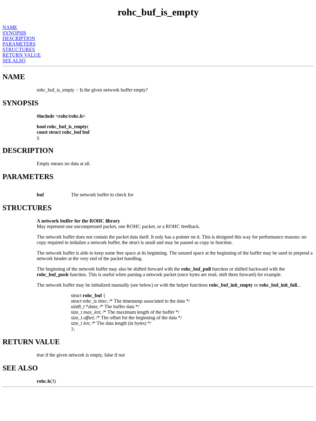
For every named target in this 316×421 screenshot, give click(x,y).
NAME (9, 27)
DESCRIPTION (18, 38)
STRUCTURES (18, 49)
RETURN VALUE (21, 55)
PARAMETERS (18, 44)
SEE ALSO (14, 60)
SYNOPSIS (14, 32)
